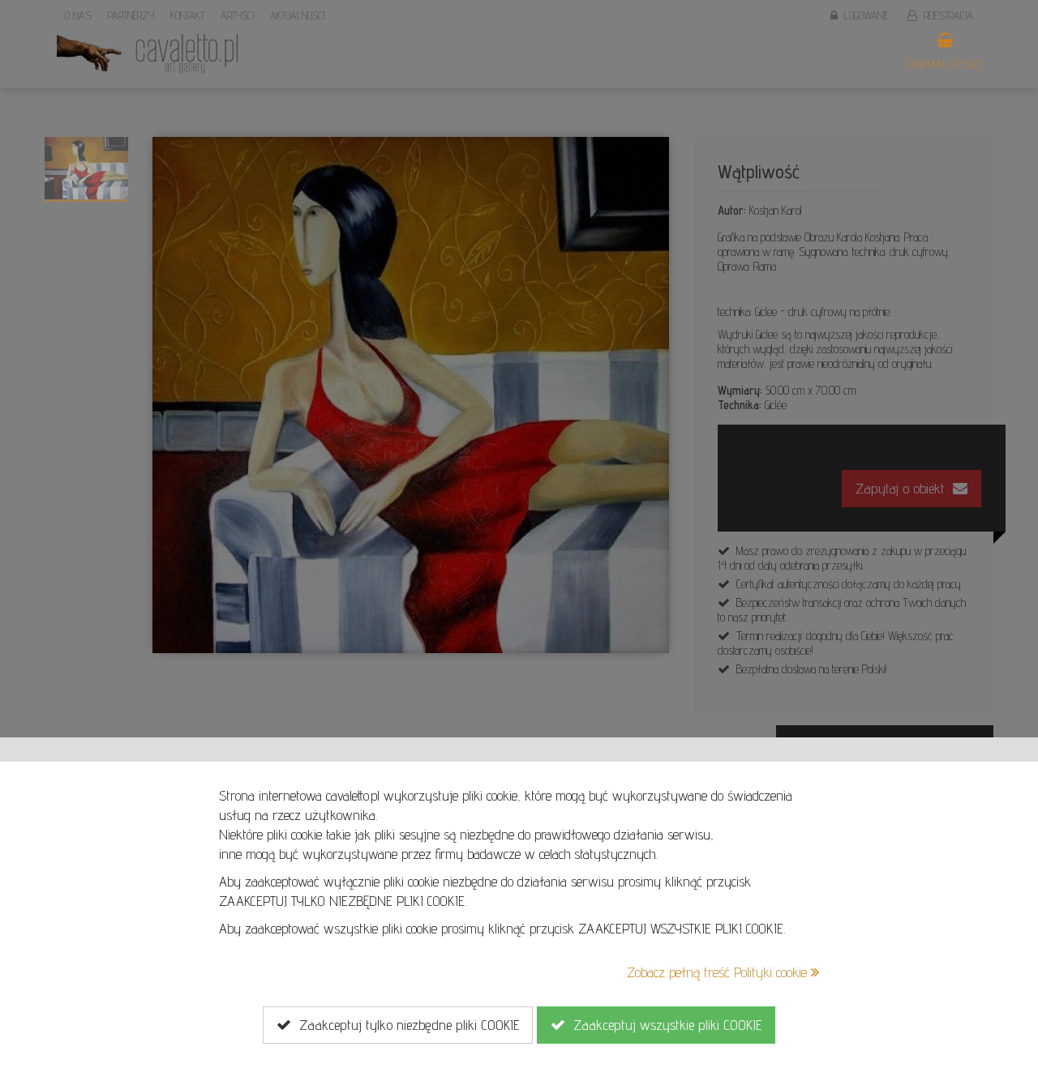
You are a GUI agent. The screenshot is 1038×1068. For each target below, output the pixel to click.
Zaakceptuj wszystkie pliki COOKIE (663, 1024)
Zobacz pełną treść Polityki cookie (719, 971)
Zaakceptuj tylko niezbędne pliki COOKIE (405, 1024)
